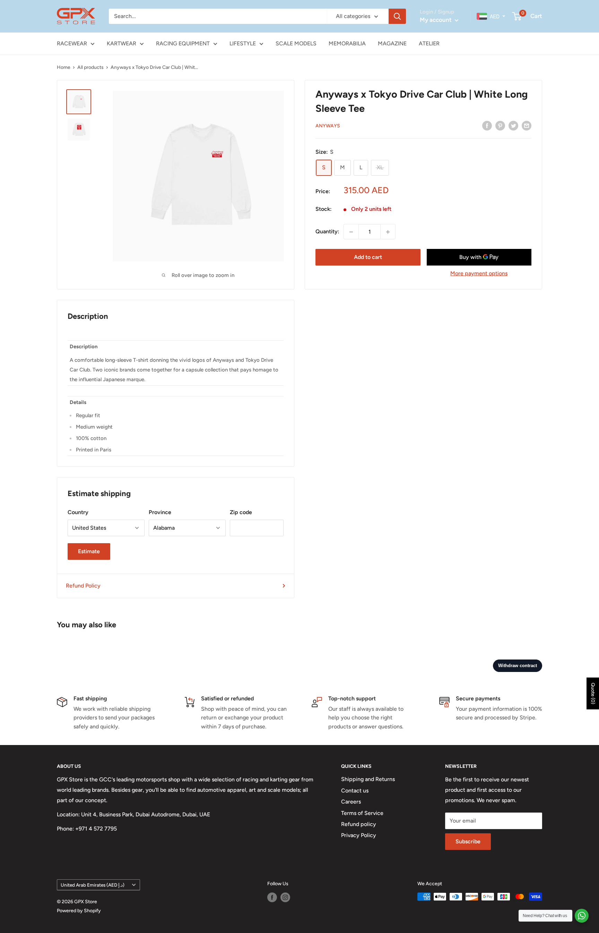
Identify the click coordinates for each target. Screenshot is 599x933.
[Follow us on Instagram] (285, 897)
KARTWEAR (121, 43)
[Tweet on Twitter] (513, 125)
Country (78, 512)
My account (436, 19)
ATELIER (429, 43)
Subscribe (467, 841)
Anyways (327, 126)
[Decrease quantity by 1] (351, 232)
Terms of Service (362, 813)
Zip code (241, 512)
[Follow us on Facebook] (272, 897)
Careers (351, 801)
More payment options (478, 273)
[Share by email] (526, 125)
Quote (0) (593, 693)
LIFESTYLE (242, 43)
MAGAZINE (392, 43)
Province (160, 512)
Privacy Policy (358, 835)
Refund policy (358, 824)
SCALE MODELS (296, 43)
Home (63, 67)
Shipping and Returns (368, 779)
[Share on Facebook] (487, 125)
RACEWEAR (72, 43)
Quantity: (327, 231)
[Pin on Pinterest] (500, 125)
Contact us (354, 790)
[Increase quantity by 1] (388, 232)
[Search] (397, 16)
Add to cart (368, 257)
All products (90, 67)
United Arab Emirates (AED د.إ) (92, 885)
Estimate (89, 551)
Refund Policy (83, 585)
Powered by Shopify (79, 911)
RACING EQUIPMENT (183, 43)
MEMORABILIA (347, 43)
